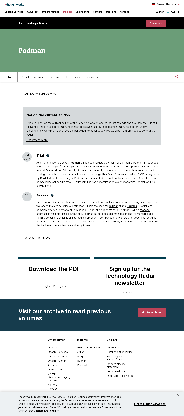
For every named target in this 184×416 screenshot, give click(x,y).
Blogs (80, 356)
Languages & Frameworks (85, 77)
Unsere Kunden (57, 360)
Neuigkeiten (55, 369)
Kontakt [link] (124, 11)
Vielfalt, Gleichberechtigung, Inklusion (59, 377)
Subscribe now (130, 292)
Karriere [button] (97, 11)
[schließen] (178, 395)
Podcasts (83, 365)
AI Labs (52, 365)
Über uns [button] (111, 11)
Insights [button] (67, 11)
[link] (156, 23)
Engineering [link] (82, 11)
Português (59, 286)
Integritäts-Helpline (118, 375)
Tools (65, 77)
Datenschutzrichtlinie (46, 410)
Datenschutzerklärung (120, 351)
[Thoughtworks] (14, 3)
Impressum (113, 347)
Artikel (81, 351)
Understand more (37, 139)
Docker (64, 162)
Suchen (159, 11)
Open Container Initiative (122, 174)
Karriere (52, 384)
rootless (145, 209)
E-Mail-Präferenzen (88, 347)
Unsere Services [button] (14, 11)
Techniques (39, 77)
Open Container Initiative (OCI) (81, 221)
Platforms (54, 77)
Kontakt (52, 388)
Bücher (81, 360)
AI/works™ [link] (33, 11)
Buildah (44, 178)
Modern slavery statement (116, 365)
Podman (75, 162)
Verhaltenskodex (116, 371)
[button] (47, 155)
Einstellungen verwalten (150, 403)
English (47, 286)
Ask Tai (175, 11)
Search (26, 77)
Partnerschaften (57, 356)
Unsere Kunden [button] (51, 11)
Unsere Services (58, 351)
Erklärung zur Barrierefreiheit (115, 358)
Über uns (53, 347)
